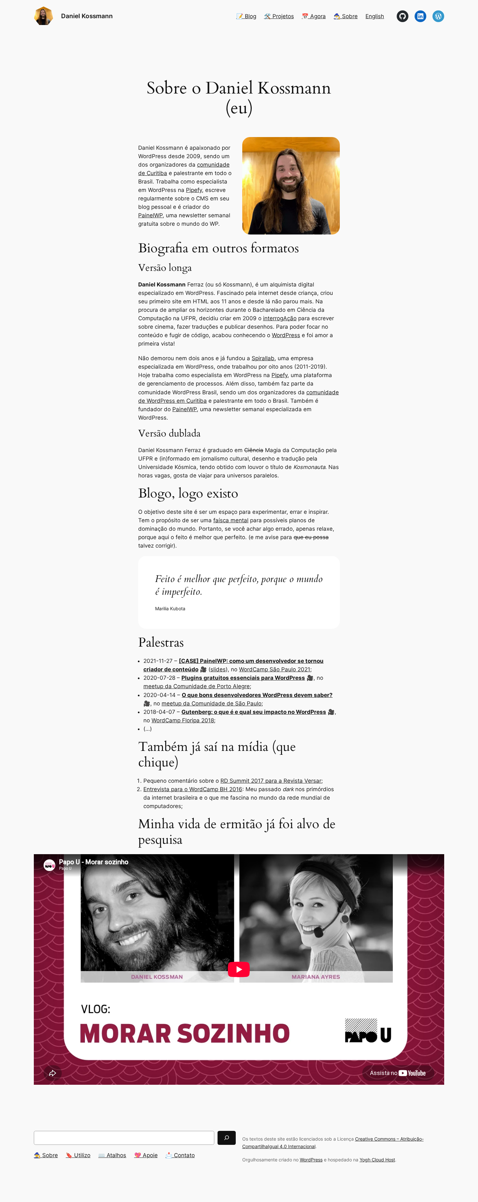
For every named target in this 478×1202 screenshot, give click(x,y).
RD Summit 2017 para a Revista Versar (270, 781)
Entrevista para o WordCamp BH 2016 (192, 789)
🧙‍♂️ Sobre (346, 16)
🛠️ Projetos (279, 16)
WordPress (286, 335)
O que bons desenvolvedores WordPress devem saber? (257, 695)
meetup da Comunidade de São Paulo (211, 703)
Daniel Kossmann (87, 16)
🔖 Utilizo (78, 1155)
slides (218, 669)
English (374, 16)
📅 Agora (314, 16)
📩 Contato (180, 1155)
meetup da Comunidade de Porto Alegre (196, 686)
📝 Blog (246, 16)
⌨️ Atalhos (112, 1155)
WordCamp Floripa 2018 (183, 720)
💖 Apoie (146, 1155)
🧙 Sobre (46, 1155)
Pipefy (194, 190)
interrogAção (280, 318)
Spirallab (263, 358)
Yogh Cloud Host (377, 1159)
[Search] (227, 1138)
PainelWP (150, 215)
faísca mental (230, 520)
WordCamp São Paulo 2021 (274, 669)
